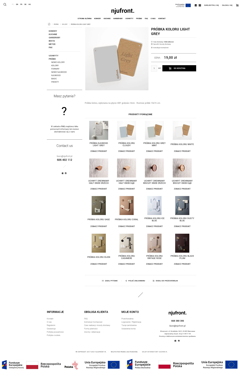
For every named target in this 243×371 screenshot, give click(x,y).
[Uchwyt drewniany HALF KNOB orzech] (98, 168)
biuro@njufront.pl (64, 156)
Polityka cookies (53, 335)
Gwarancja (51, 328)
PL (13, 4)
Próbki (52, 59)
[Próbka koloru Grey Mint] (154, 130)
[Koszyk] (236, 5)
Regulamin (51, 325)
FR (21, 4)
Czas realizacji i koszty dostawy (97, 325)
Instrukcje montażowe (160, 48)
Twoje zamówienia (129, 325)
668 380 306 (177, 320)
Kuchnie (53, 34)
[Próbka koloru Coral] (126, 205)
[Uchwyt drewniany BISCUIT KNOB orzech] (154, 168)
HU (29, 4)
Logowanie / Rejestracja (131, 322)
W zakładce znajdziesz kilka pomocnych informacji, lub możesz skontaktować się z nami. (64, 129)
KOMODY (53, 31)
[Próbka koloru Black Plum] (182, 243)
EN (17, 4)
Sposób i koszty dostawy (162, 44)
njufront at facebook (63, 173)
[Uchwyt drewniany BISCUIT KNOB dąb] (182, 168)
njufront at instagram (66, 173)
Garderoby (54, 37)
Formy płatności (91, 328)
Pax (50, 47)
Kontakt (50, 318)
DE (25, 4)
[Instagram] (200, 5)
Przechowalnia (127, 318)
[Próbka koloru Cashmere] (126, 243)
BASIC (54, 78)
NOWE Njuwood (59, 72)
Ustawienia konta (129, 328)
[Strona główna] (122, 11)
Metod (52, 44)
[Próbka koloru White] (182, 130)
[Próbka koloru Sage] (98, 205)
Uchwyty (53, 55)
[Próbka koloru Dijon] (98, 243)
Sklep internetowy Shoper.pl (154, 352)
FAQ (86, 318)
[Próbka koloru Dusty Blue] (182, 205)
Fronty (55, 82)
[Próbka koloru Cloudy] (126, 130)
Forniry (55, 68)
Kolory (55, 65)
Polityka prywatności (55, 332)
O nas (49, 322)
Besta (52, 41)
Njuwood (56, 75)
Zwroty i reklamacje (92, 332)
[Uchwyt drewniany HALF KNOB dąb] (126, 168)
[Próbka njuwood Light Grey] (98, 130)
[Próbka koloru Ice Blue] (154, 205)
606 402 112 (64, 160)
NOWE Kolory (58, 62)
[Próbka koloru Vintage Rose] (154, 243)
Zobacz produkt (98, 151)
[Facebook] (196, 5)
